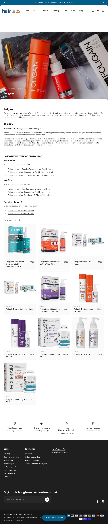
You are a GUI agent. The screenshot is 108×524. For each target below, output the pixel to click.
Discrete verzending (11, 455)
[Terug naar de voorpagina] (5, 89)
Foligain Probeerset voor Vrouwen (21, 214)
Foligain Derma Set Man (16, 308)
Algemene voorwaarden (31, 515)
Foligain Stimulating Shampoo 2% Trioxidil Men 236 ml (29, 192)
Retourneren (8, 458)
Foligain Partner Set (81, 353)
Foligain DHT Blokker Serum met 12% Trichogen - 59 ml (15, 263)
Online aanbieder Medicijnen (36, 461)
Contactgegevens (8, 518)
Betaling (7, 452)
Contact (7, 475)
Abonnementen (10, 468)
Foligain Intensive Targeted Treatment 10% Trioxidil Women (31, 169)
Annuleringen (9, 461)
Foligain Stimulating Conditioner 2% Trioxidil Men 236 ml (29, 195)
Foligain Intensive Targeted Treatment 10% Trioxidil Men (29, 189)
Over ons (28, 452)
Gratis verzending (41, 426)
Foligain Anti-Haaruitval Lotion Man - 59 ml (50, 262)
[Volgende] (103, 2)
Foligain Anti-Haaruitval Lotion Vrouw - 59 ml (50, 309)
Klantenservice (15, 426)
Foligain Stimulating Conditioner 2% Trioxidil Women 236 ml (31, 175)
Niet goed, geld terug (12, 465)
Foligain (9, 258)
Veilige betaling (91, 426)
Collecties (12, 89)
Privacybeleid (20, 515)
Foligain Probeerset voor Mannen (21, 210)
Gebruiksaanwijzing (32, 455)
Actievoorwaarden (32, 458)
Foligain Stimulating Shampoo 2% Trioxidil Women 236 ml (30, 172)
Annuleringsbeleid (20, 518)
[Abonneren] (47, 497)
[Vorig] (4, 2)
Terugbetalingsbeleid (10, 515)
